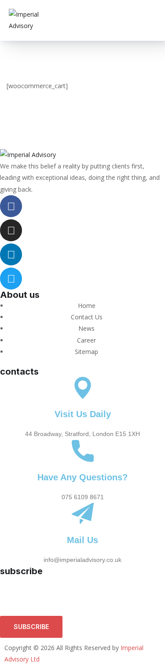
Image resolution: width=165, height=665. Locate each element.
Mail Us (82, 540)
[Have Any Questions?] (83, 451)
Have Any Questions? (82, 477)
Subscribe (31, 626)
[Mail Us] (83, 514)
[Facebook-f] (11, 206)
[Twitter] (11, 279)
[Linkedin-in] (11, 254)
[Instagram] (11, 230)
